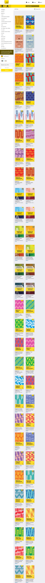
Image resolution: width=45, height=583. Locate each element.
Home (35, 2)
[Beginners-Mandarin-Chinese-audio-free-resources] (30, 456)
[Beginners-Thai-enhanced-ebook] (19, 304)
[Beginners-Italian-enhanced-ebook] (30, 550)
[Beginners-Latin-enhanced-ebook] (19, 418)
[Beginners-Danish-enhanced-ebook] (30, 58)
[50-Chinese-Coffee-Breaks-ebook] (19, 39)
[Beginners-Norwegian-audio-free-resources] (19, 171)
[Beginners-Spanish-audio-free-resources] (30, 512)
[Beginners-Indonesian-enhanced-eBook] (19, 133)
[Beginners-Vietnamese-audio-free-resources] (19, 475)
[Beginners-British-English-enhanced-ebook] (30, 114)
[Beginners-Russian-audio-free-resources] (19, 152)
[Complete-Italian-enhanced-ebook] (30, 247)
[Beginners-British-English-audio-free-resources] (19, 114)
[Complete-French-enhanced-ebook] (19, 209)
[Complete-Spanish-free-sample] (30, 266)
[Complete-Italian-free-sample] (19, 266)
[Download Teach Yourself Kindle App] (6, 61)
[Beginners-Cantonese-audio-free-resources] (19, 20)
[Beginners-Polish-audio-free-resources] (30, 133)
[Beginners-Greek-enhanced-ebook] (30, 323)
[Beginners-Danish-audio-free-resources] (30, 77)
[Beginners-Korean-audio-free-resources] (30, 380)
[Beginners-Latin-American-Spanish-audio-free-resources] (19, 493)
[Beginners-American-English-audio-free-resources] (30, 20)
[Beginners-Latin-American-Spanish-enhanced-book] (19, 569)
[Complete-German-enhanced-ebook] (30, 209)
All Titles (16, 9)
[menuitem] (7, 13)
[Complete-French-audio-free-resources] (19, 190)
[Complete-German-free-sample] (30, 285)
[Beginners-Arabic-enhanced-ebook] (19, 399)
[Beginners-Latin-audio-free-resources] (19, 456)
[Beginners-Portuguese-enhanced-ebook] (30, 304)
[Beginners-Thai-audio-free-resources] (30, 342)
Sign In (41, 2)
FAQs (29, 2)
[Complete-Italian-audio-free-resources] (19, 228)
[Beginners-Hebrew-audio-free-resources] (30, 96)
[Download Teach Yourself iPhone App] (2, 61)
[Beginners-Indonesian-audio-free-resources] (30, 171)
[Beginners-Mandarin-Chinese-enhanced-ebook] (30, 418)
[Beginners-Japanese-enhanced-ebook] (30, 399)
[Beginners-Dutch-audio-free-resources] (19, 77)
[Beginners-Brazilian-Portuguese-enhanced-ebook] (19, 323)
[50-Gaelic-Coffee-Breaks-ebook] (30, 39)
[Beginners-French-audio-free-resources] (30, 493)
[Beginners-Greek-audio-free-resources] (19, 380)
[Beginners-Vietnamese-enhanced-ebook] (19, 437)
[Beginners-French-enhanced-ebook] (30, 531)
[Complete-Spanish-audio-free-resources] (30, 228)
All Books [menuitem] (2, 11)
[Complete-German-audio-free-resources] (30, 190)
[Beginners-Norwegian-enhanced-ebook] (30, 152)
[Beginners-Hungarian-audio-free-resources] (19, 96)
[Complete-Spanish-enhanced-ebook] (19, 247)
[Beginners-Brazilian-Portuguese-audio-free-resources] (30, 361)
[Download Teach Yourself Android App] (4, 61)
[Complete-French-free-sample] (19, 285)
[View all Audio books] (8, 6)
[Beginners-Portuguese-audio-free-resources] (19, 361)
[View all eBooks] (3, 6)
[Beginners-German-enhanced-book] (19, 550)
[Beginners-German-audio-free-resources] (19, 512)
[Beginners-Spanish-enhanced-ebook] (30, 569)
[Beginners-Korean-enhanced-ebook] (19, 342)
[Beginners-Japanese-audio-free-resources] (30, 437)
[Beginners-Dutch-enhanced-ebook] (19, 58)
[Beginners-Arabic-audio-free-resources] (30, 475)
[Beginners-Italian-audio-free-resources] (19, 531)
